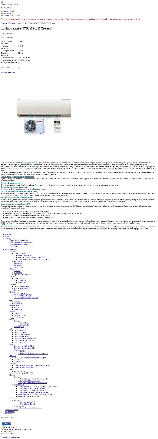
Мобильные (18, 261)
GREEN (12, 369)
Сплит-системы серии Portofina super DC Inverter (31, 365)
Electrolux (12, 363)
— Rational (22, 282)
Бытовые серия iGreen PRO (24, 346)
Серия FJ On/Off (20, 332)
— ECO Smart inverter (26, 352)
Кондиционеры (14, 23)
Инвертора (18, 273)
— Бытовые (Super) (25, 255)
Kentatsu (12, 292)
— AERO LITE (23, 325)
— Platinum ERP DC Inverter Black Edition (33, 354)
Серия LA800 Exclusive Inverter (25, 338)
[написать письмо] (8, 11)
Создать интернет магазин (10, 437)
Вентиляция (13, 246)
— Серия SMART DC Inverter (29, 396)
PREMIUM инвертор (21, 286)
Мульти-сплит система (22, 275)
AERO (11, 319)
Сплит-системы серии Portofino (25, 367)
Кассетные (18, 265)
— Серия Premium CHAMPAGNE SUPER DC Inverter (37, 387)
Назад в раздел (6, 34)
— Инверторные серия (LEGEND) (30, 257)
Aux (10, 329)
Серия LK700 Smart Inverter (24, 340)
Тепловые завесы (11, 410)
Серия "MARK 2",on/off (22, 296)
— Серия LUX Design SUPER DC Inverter (33, 392)
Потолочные (18, 267)
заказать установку (8, 72)
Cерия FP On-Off (20, 331)
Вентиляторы (10, 412)
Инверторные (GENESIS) (23, 373)
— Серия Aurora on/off (26, 402)
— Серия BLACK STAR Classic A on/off (32, 379)
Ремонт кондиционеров (18, 244)
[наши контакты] (7, 13)
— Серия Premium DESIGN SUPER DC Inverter (35, 394)
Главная (4, 23)
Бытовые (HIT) (19, 371)
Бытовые (17, 271)
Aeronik (12, 251)
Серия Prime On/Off (21, 342)
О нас (7, 236)
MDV (11, 398)
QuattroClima (14, 305)
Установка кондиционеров (19, 240)
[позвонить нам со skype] (10, 15)
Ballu (11, 344)
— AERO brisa (23, 323)
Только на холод (20, 315)
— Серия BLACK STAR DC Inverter (31, 388)
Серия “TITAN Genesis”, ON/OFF (26, 298)
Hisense (12, 375)
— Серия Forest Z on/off (26, 404)
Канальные (18, 263)
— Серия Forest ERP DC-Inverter (30, 408)
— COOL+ (22, 280)
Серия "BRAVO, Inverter (23, 294)
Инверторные (19, 317)
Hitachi (11, 269)
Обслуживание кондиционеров (20, 242)
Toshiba (24, 23)
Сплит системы (19, 253)
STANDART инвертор (22, 288)
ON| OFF (17, 313)
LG (10, 300)
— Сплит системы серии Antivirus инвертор (34, 259)
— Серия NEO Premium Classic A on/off (32, 383)
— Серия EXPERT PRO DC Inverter (31, 390)
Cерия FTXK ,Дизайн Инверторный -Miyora (30, 358)
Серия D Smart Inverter (22, 334)
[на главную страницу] (2, 2)
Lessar (11, 276)
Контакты (8, 414)
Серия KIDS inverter (21, 336)
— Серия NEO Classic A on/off (29, 381)
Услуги (7, 238)
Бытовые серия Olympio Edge (24, 348)
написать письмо (7, 417)
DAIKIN (12, 356)
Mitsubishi (13, 284)
